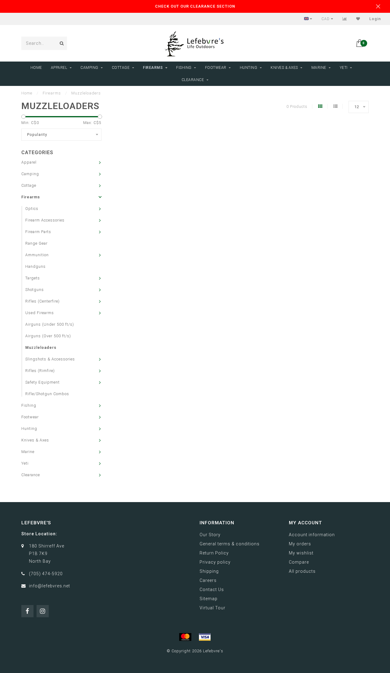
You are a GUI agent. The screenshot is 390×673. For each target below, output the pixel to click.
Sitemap (209, 598)
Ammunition (37, 255)
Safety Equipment (42, 382)
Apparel (59, 68)
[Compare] (344, 19)
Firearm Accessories (45, 220)
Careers (208, 580)
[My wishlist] (358, 19)
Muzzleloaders (40, 347)
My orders (300, 543)
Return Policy (214, 553)
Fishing (184, 68)
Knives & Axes (284, 68)
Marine (318, 68)
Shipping (209, 571)
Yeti (344, 68)
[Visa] (204, 637)
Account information (312, 534)
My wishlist (301, 553)
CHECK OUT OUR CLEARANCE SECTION (195, 6)
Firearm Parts (38, 231)
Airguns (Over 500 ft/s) (48, 336)
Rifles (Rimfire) (40, 370)
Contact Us (212, 589)
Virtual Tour (212, 607)
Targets (32, 278)
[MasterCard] (185, 637)
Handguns (35, 266)
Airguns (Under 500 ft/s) (49, 324)
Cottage (121, 68)
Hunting (248, 68)
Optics (31, 208)
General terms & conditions (230, 543)
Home (36, 68)
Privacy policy (215, 562)
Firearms (153, 68)
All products (302, 571)
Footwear (215, 68)
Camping (89, 68)
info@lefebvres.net (49, 585)
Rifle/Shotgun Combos (47, 393)
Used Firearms (39, 312)
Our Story (210, 534)
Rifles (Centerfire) (42, 301)
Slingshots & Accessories (50, 359)
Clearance (193, 80)
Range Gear (36, 243)
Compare (299, 562)
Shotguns (34, 289)
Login (375, 19)
